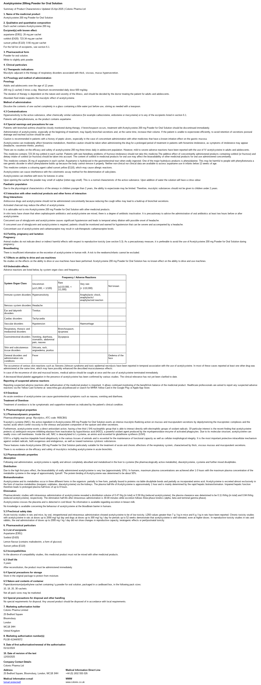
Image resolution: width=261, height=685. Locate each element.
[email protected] (12, 682)
